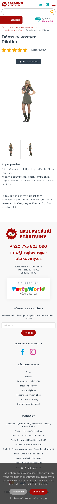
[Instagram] (33, 352)
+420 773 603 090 (28, 246)
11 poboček (47, 21)
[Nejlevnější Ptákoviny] (12, 5)
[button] (41, 4)
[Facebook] (22, 352)
